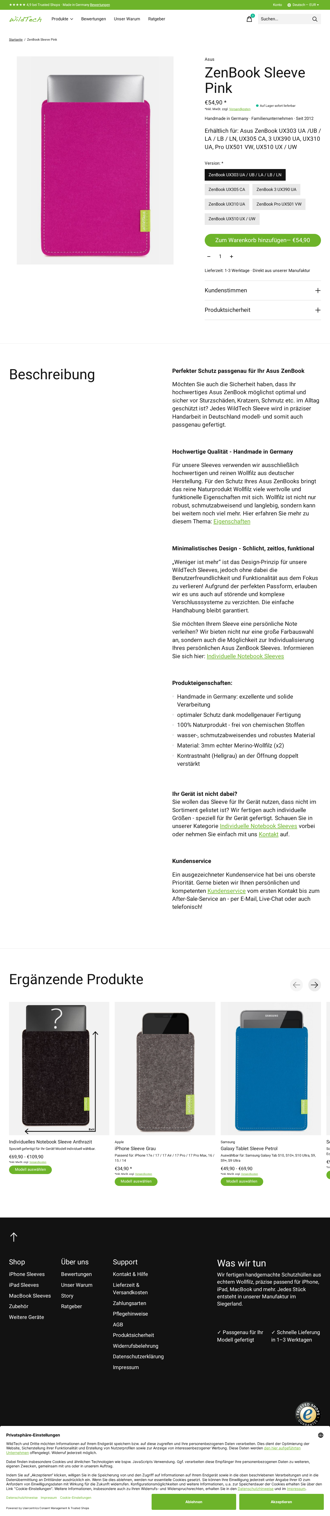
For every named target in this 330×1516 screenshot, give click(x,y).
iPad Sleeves (24, 1285)
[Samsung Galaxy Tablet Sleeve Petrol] (271, 1068)
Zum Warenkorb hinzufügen (262, 240)
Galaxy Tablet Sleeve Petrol (249, 1148)
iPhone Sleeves (27, 1274)
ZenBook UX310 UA (227, 204)
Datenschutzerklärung (138, 1356)
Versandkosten (240, 109)
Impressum (126, 1367)
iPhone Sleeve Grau (135, 1148)
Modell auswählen (30, 1169)
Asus (209, 59)
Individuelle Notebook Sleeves (245, 656)
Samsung (228, 1142)
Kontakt (268, 834)
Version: (214, 163)
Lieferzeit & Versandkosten (130, 1288)
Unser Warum (127, 19)
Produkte (60, 19)
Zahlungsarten (129, 1303)
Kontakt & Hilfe (130, 1274)
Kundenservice (227, 891)
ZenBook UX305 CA (227, 190)
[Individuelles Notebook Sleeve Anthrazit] (59, 1068)
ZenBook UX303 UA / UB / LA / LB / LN (245, 175)
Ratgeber (156, 19)
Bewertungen (100, 4)
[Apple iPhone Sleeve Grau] (165, 1068)
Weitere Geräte (26, 1317)
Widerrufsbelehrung (135, 1346)
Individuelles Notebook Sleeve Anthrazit (50, 1142)
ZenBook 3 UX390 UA (276, 190)
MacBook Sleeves (30, 1296)
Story (67, 1296)
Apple (119, 1142)
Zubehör (18, 1306)
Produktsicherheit (133, 1335)
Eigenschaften (231, 521)
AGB (118, 1324)
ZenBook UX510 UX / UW (232, 219)
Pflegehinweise (130, 1314)
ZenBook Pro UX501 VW (279, 204)
